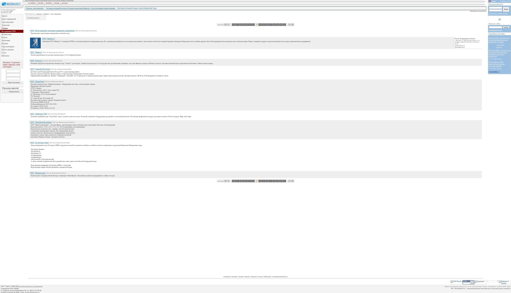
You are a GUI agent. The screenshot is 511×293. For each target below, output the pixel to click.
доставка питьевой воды (279, 276)
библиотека (267, 276)
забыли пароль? (503, 13)
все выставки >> (494, 72)
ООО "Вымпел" (36, 52)
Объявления (5, 25)
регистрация (493, 13)
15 (263, 25)
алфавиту (46, 14)
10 (246, 25)
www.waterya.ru (460, 47)
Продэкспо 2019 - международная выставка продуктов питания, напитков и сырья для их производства (499, 53)
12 (253, 25)
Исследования (8, 31)
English (494, 1)
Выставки (4, 43)
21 (284, 25)
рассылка (65, 3)
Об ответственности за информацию (31, 286)
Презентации (5, 40)
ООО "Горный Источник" (40, 69)
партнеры (254, 276)
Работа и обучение (7, 50)
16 (267, 25)
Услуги (3, 53)
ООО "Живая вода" (38, 173)
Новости (4, 16)
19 (277, 25)
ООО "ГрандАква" (37, 81)
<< (225, 25)
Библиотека (5, 56)
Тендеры (4, 28)
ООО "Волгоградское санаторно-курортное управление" (52, 31)
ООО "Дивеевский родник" (41, 122)
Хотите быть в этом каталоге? (478, 11)
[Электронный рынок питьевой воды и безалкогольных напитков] (11, 8)
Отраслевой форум (7, 47)
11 (249, 25)
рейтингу (39, 14)
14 (260, 25)
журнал (260, 276)
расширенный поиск (495, 30)
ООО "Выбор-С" (48, 39)
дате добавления (55, 14)
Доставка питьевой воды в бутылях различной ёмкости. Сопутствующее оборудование (80, 8)
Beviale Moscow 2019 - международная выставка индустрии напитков (497, 64)
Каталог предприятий (35, 8)
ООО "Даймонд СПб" (39, 114)
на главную (32, 3)
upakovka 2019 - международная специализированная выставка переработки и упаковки (499, 40)
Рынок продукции (7, 22)
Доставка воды (6, 34)
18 (274, 25)
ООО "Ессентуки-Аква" (39, 143)
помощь (56, 3)
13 (256, 25)
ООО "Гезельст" (36, 61)
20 (281, 25)
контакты (49, 3)
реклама (40, 3)
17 (270, 25)
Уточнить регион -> (33, 17)
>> (292, 25)
